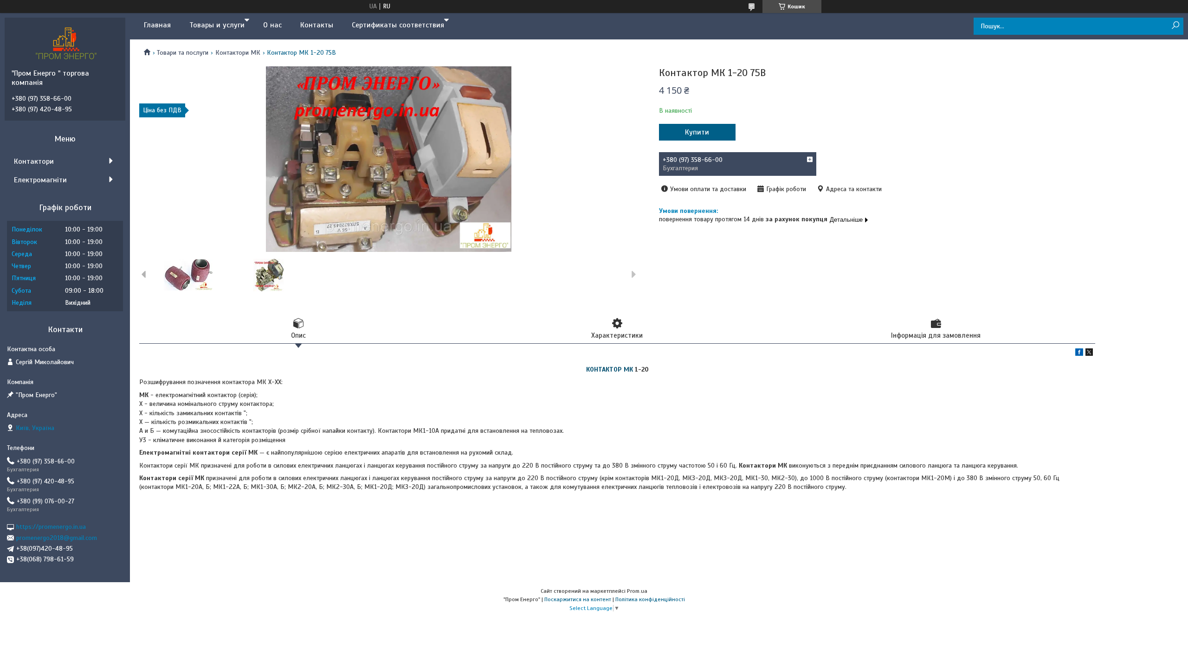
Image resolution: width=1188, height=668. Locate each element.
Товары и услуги (217, 25)
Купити (697, 132)
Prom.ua (637, 591)
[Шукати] (1175, 26)
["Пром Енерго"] (67, 43)
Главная (157, 25)
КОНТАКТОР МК (609, 369)
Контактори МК (237, 53)
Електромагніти (40, 180)
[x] (1089, 354)
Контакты (316, 25)
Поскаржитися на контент (577, 599)
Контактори (34, 161)
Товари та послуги (182, 53)
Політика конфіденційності (650, 599)
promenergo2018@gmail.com (56, 538)
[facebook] (1079, 354)
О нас (272, 25)
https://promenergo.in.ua (51, 527)
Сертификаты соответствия (398, 25)
